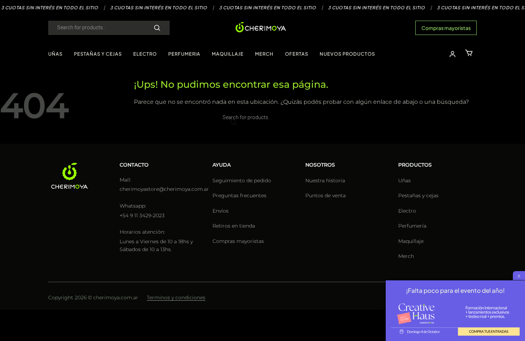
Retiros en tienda (233, 226)
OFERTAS (296, 54)
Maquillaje (411, 241)
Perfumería (412, 226)
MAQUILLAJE (228, 54)
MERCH (264, 54)
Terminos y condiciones (176, 297)
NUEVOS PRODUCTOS (347, 54)
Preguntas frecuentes (239, 195)
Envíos (220, 211)
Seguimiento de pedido (241, 180)
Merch (406, 256)
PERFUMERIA (184, 54)
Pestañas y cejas (418, 195)
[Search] (157, 28)
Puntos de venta (325, 195)
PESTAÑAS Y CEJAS (98, 54)
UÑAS (55, 54)
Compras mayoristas (446, 28)
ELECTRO (145, 54)
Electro (407, 211)
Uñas (404, 180)
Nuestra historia (325, 180)
